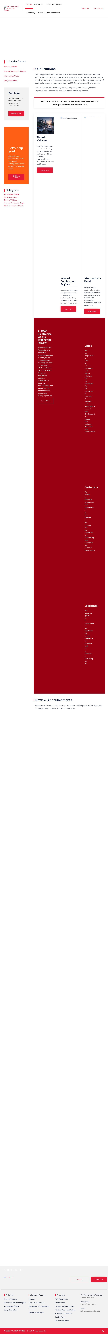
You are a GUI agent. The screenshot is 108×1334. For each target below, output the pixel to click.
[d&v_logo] (9, 1277)
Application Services (36, 1303)
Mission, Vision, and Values (65, 1310)
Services (32, 1299)
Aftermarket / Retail (11, 76)
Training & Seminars (36, 1312)
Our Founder (60, 1303)
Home (29, 4)
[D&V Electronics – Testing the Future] (11, 8)
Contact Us (98, 8)
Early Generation (10, 81)
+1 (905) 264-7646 (88, 1304)
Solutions (38, 4)
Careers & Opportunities (64, 1306)
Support (85, 8)
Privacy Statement (62, 1321)
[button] (45, 170)
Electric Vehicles (10, 66)
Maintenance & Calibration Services (39, 1307)
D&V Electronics (61, 1299)
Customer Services (54, 4)
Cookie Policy (60, 1317)
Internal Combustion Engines (15, 71)
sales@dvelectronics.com (90, 1311)
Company (31, 12)
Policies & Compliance (63, 1313)
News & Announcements (49, 12)
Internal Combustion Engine (14, 203)
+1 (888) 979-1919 (87, 1297)
